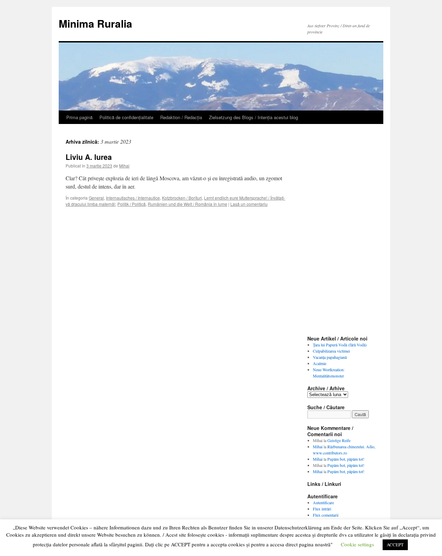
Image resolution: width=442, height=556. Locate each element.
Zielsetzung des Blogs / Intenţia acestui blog (253, 117)
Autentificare (323, 502)
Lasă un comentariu (249, 204)
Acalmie (319, 363)
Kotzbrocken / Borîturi (182, 198)
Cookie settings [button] (357, 544)
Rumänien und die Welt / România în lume (187, 204)
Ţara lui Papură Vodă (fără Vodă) (340, 344)
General (96, 198)
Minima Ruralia (95, 23)
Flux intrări (322, 508)
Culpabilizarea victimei (331, 351)
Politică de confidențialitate (126, 117)
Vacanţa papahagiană (330, 357)
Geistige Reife (338, 440)
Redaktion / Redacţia (181, 117)
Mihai (124, 166)
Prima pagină (79, 117)
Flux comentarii (325, 515)
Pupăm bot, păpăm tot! (345, 459)
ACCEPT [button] (395, 544)
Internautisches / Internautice (133, 198)
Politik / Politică (131, 204)
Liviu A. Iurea (89, 157)
